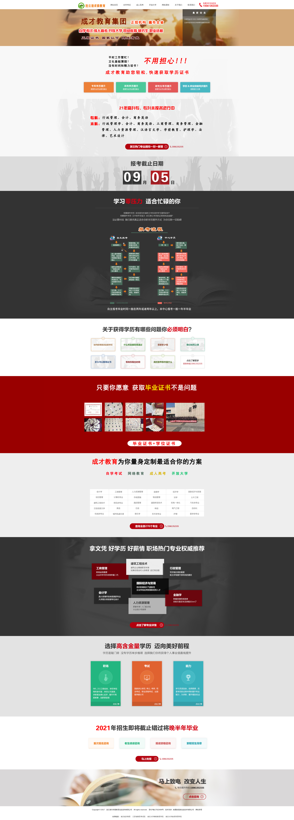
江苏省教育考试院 (139, 816)
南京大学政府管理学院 (174, 816)
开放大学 (152, 5)
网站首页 (114, 5)
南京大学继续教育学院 (155, 816)
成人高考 (140, 5)
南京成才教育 (125, 816)
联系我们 (191, 5)
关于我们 (178, 5)
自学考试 (127, 5)
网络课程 (165, 5)
